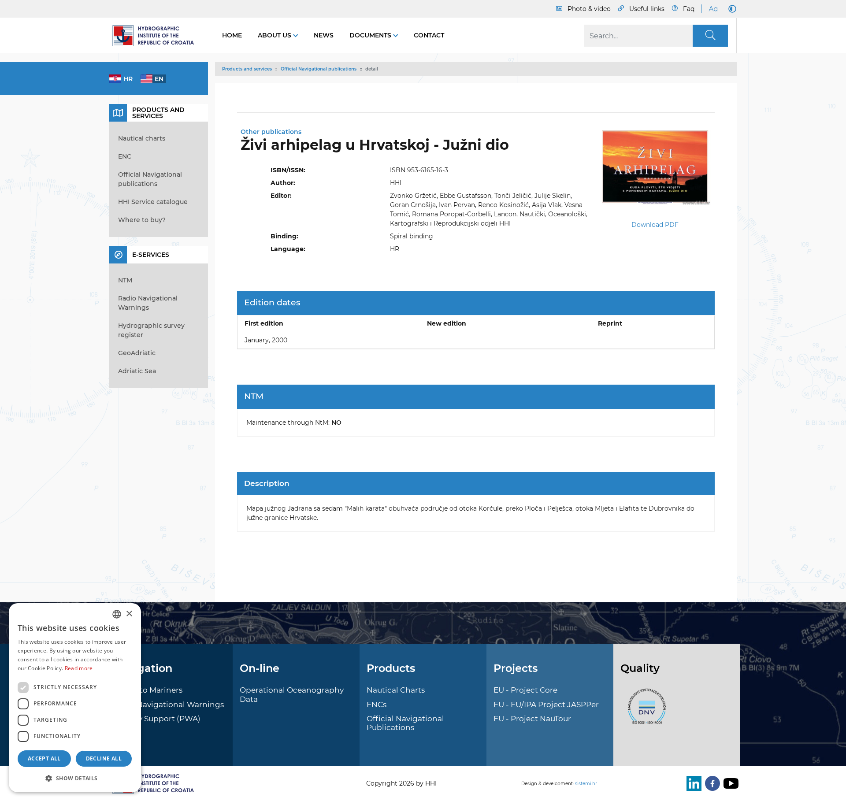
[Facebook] (711, 783)
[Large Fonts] (713, 8)
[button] (75, 778)
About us (275, 35)
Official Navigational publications (318, 69)
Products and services (247, 69)
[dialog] (75, 697)
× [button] (129, 614)
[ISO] (644, 711)
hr (128, 79)
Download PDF (655, 225)
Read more (79, 668)
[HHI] (156, 35)
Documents (371, 35)
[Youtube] (729, 783)
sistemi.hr (586, 783)
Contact (429, 35)
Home (232, 35)
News (324, 35)
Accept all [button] (44, 758)
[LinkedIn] (692, 783)
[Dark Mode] (730, 8)
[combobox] (116, 614)
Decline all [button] (104, 758)
